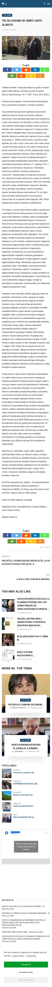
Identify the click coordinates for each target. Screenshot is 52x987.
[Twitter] (16, 70)
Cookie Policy (18, 956)
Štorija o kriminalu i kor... (23, 795)
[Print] (21, 76)
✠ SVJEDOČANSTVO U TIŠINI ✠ (32, 638)
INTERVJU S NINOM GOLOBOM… (26, 704)
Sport (15, 815)
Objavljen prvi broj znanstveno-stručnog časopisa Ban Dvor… (31, 622)
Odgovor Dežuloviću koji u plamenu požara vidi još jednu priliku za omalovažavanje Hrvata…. (33, 604)
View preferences (26, 980)
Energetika (17, 781)
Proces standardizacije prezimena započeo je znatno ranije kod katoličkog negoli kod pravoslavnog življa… (24, 922)
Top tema (7, 15)
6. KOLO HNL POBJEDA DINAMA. (33, 579)
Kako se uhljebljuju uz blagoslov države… (22, 906)
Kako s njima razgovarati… (25, 654)
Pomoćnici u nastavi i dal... (24, 773)
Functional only (26, 972)
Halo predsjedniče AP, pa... (24, 817)
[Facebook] (7, 70)
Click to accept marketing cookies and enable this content (26, 846)
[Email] (12, 76)
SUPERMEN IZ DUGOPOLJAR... (26, 784)
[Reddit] (26, 70)
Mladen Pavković (19, 708)
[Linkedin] (35, 70)
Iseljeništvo (17, 803)
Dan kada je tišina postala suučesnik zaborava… (24, 913)
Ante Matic (19, 751)
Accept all (26, 965)
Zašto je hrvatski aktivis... (24, 806)
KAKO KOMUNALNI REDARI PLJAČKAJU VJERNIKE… (26, 746)
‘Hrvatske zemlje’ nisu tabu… (15, 932)
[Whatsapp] (44, 70)
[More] (40, 76)
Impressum (31, 956)
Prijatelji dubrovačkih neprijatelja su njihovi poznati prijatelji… (26, 562)
